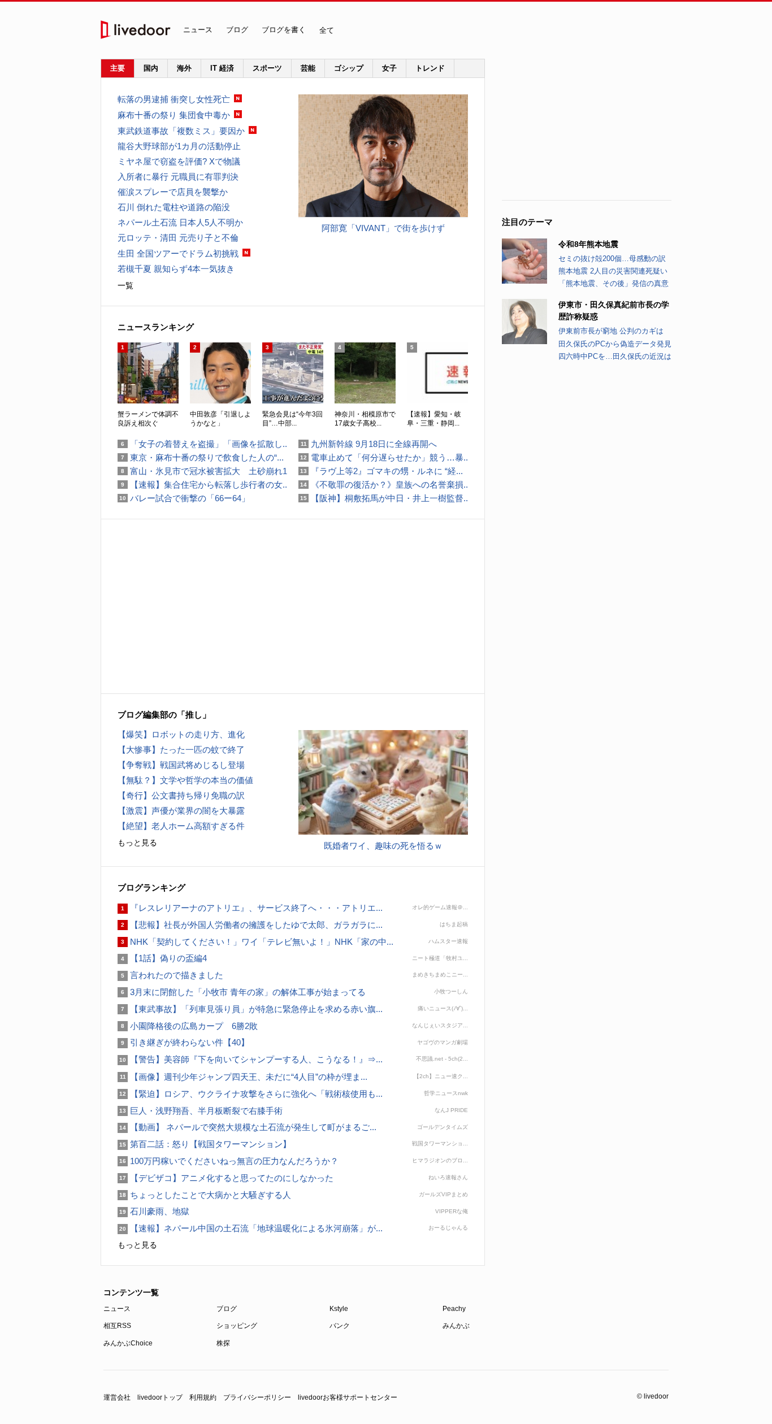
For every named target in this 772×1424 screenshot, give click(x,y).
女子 (389, 68)
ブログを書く (284, 29)
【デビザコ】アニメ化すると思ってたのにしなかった (225, 1178)
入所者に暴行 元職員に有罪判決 (178, 176)
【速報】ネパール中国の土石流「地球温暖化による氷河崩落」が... (250, 1228)
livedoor (136, 30)
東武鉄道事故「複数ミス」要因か (181, 131)
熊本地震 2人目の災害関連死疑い (612, 271)
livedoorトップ (160, 1397)
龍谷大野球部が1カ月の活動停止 (179, 146)
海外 (184, 68)
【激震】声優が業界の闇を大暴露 (181, 810)
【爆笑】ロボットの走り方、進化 (181, 734)
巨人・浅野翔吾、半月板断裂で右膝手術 (200, 1110)
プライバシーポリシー (257, 1397)
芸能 (308, 68)
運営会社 (117, 1397)
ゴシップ (348, 68)
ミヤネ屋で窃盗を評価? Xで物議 (179, 161)
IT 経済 (222, 68)
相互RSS (117, 1326)
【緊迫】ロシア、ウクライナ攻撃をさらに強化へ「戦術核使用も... (250, 1093)
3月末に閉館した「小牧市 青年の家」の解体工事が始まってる (242, 992)
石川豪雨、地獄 (153, 1211)
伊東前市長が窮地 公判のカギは (610, 331)
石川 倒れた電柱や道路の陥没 (174, 207)
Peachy (454, 1309)
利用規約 (202, 1397)
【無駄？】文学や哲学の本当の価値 (185, 780)
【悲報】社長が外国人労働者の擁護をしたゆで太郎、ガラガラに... (250, 925)
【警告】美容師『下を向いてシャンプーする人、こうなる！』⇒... (250, 1059)
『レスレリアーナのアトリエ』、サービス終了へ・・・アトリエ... (250, 908)
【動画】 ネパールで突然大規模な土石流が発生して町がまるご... (247, 1127)
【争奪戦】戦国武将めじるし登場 (181, 765)
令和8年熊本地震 (588, 244)
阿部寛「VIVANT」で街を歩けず (383, 228)
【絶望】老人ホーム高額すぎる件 (181, 826)
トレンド (430, 68)
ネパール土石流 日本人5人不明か (180, 222)
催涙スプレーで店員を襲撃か (173, 192)
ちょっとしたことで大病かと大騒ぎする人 (204, 1195)
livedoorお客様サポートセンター (347, 1397)
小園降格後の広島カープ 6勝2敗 (188, 1026)
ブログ (237, 29)
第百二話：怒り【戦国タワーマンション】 (204, 1144)
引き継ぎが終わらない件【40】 (183, 1042)
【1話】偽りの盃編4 (162, 958)
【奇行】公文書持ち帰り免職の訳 (181, 795)
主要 (117, 68)
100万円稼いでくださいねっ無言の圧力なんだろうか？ (228, 1161)
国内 (151, 68)
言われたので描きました (170, 975)
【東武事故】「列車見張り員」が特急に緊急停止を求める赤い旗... (250, 1009)
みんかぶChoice (128, 1343)
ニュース (197, 29)
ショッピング (236, 1326)
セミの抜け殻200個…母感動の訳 (612, 258)
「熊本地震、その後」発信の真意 (613, 283)
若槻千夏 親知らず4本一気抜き (176, 268)
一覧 (125, 285)
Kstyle (338, 1309)
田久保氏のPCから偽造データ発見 (614, 344)
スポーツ (267, 68)
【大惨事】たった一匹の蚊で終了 (181, 749)
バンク (339, 1326)
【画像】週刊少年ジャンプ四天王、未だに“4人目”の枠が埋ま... (242, 1077)
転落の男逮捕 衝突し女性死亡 (174, 99)
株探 (223, 1343)
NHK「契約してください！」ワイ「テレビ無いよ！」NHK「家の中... (255, 941)
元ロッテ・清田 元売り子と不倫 (178, 237)
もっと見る (137, 842)
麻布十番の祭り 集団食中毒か (174, 115)
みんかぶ (456, 1326)
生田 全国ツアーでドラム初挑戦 (178, 253)
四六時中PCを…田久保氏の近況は (614, 356)
